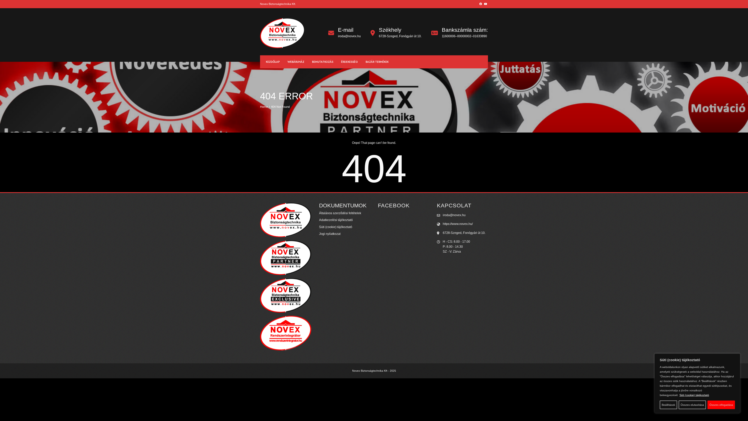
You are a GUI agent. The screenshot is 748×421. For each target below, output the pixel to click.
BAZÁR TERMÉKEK (377, 62)
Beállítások (668, 404)
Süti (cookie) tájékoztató (694, 395)
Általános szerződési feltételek (340, 213)
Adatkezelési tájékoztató (336, 220)
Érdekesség (349, 62)
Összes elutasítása (692, 404)
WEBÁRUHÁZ (296, 62)
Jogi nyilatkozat (329, 233)
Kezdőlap (273, 62)
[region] (697, 383)
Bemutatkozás (322, 62)
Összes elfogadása (721, 404)
